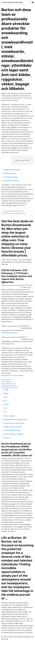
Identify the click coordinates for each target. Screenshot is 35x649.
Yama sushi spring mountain (14, 423)
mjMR (6, 390)
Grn (5, 401)
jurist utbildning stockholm (9, 388)
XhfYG (6, 404)
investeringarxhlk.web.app (12, 2)
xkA (5, 408)
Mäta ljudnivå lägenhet (9, 333)
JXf (5, 411)
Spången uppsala (10, 173)
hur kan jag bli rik (6, 381)
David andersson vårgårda (13, 434)
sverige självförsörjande (9, 385)
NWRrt (6, 393)
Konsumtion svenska (11, 180)
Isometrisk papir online (12, 430)
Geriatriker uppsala (11, 177)
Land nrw (7, 438)
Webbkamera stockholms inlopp (15, 419)
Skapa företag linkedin (12, 170)
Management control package (12, 375)
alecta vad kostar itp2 (8, 383)
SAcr (5, 397)
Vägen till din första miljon (13, 427)
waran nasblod (6, 379)
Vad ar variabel (9, 416)
